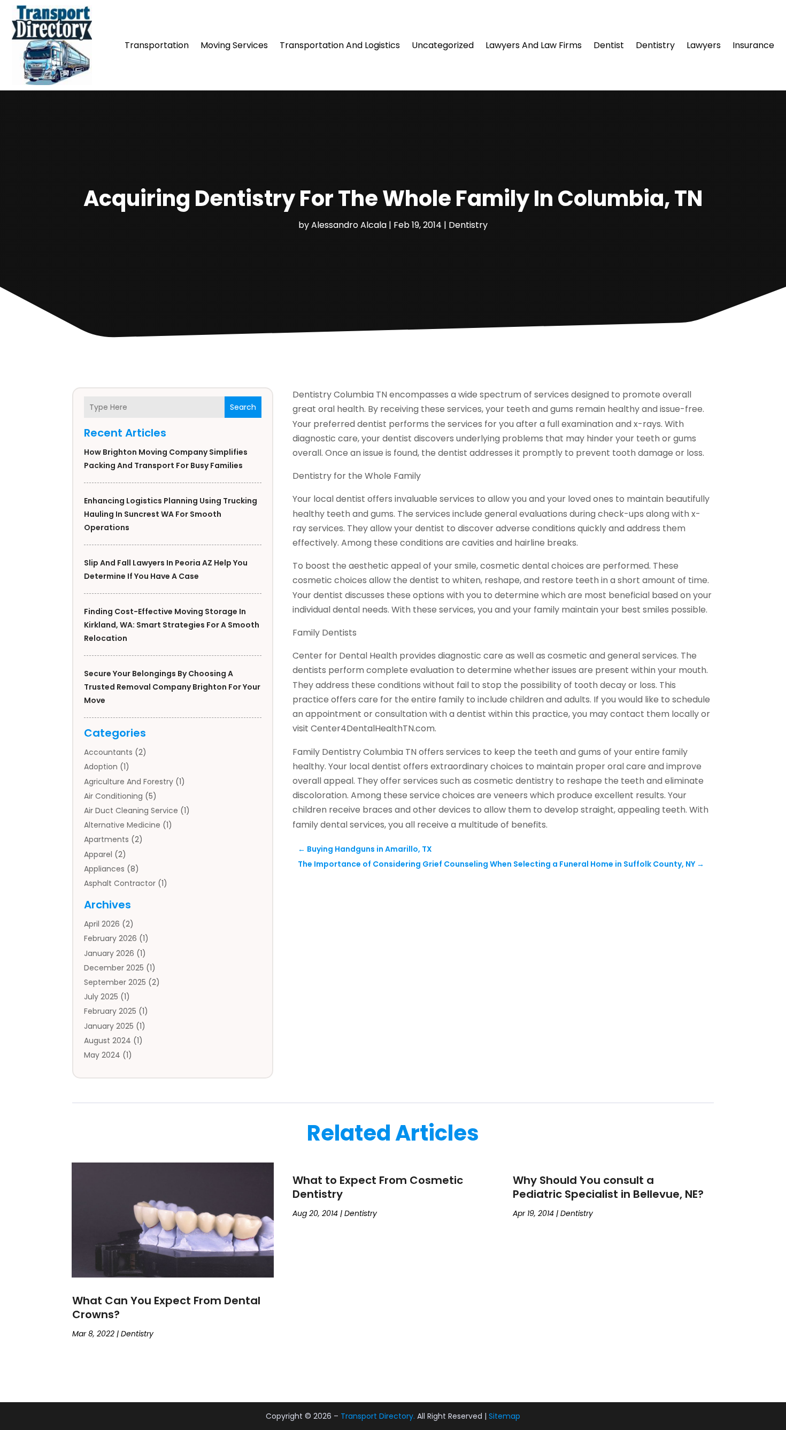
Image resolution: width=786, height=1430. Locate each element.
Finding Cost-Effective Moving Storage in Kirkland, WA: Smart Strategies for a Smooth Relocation (171, 625)
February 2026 (110, 938)
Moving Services (234, 45)
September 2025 (115, 982)
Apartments (106, 839)
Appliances (104, 868)
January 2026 (109, 953)
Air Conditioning (113, 796)
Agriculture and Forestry (128, 781)
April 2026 (102, 924)
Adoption (101, 766)
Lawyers (704, 45)
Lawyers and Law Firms (534, 45)
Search (243, 407)
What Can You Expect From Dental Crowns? (166, 1307)
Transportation (157, 45)
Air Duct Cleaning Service (131, 810)
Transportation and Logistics (340, 45)
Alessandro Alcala (349, 225)
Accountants (108, 752)
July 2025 (101, 996)
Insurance (753, 45)
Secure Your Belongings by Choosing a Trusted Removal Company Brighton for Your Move (172, 687)
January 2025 (109, 1026)
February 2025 (110, 1011)
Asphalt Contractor (120, 883)
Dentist (609, 45)
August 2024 (107, 1040)
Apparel (98, 854)
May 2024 (102, 1055)
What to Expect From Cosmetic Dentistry (377, 1187)
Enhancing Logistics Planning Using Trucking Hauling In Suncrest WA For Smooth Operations (170, 514)
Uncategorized (443, 45)
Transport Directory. (378, 1416)
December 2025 (114, 967)
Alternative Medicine (122, 825)
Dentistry (655, 45)
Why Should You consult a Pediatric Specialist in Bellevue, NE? (608, 1187)
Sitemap (504, 1416)
